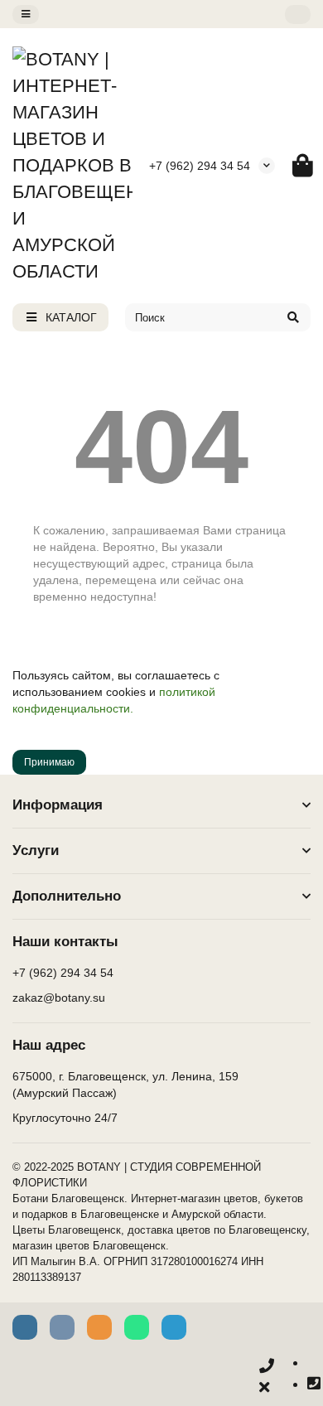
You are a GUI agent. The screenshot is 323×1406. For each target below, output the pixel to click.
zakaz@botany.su (58, 997)
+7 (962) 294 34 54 (199, 165)
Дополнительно (66, 896)
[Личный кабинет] (298, 14)
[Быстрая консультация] (266, 1377)
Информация (57, 805)
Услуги (35, 850)
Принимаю (49, 762)
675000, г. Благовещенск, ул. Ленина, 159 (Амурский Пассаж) (125, 1084)
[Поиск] (293, 317)
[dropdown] (25, 14)
